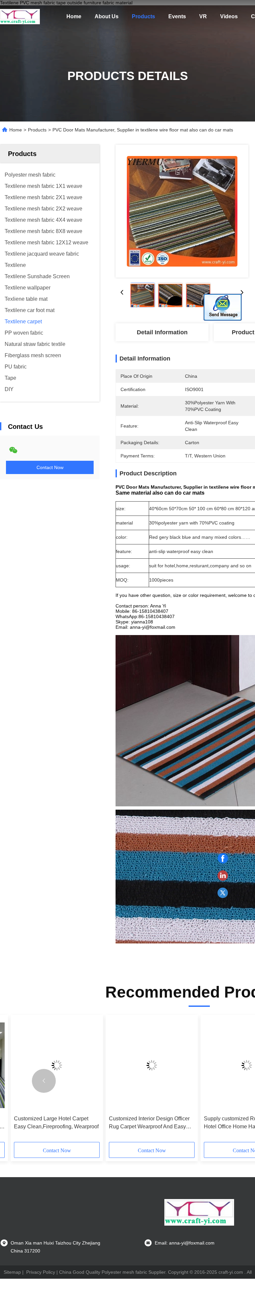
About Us (107, 16)
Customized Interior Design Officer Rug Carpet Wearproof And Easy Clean (149, 1123)
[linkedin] (223, 876)
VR (203, 16)
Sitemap (12, 1272)
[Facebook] (223, 858)
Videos (229, 16)
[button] (44, 1081)
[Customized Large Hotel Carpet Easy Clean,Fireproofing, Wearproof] (57, 1065)
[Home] (20, 17)
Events (177, 16)
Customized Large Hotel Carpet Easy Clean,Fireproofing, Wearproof (56, 1122)
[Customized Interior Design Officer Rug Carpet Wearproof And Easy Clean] (152, 1065)
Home (73, 16)
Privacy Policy (40, 1272)
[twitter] (223, 893)
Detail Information (162, 332)
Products (143, 16)
